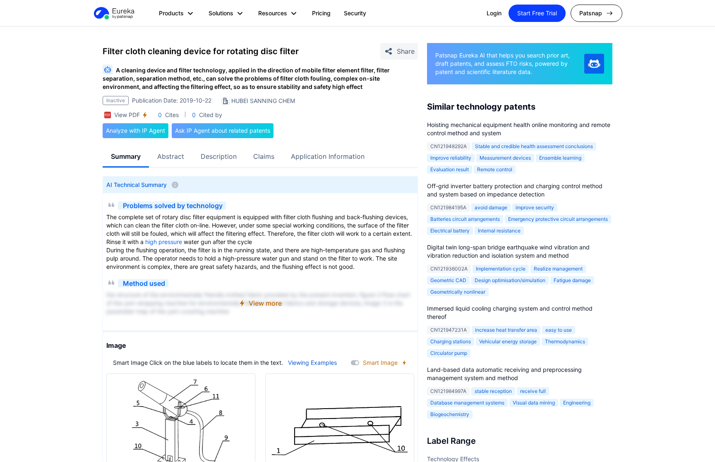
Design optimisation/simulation (510, 280)
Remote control (494, 169)
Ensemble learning (560, 158)
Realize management (558, 269)
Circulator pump (448, 353)
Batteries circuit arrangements (465, 219)
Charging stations (450, 341)
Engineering (576, 403)
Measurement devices (505, 158)
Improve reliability (450, 158)
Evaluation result (449, 169)
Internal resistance (499, 230)
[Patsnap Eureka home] (113, 13)
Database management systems (467, 403)
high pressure (163, 241)
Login (494, 13)
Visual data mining (534, 403)
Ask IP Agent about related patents (222, 130)
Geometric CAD (448, 280)
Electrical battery (450, 230)
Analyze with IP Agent (135, 130)
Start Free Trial (537, 13)
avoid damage (491, 207)
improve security (535, 207)
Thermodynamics (565, 341)
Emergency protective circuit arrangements (558, 219)
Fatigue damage (572, 280)
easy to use (558, 330)
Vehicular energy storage (508, 341)
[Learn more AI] (594, 64)
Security (355, 13)
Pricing (321, 13)
